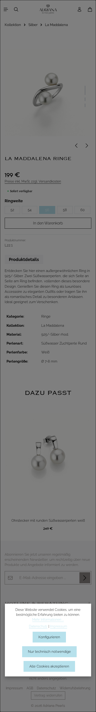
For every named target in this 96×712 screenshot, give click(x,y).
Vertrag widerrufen (48, 695)
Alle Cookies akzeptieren (49, 666)
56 (47, 210)
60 (82, 210)
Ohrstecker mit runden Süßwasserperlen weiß (48, 520)
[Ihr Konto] (79, 9)
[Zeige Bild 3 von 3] (85, 105)
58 (65, 210)
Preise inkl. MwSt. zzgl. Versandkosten (33, 181)
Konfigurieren (49, 637)
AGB (30, 688)
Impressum (14, 688)
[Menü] (5, 9)
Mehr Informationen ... (48, 619)
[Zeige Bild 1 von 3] (85, 90)
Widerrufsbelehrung (75, 688)
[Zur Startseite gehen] (48, 9)
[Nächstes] (86, 145)
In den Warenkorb (48, 223)
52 (12, 210)
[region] (48, 461)
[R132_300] (48, 92)
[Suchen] (16, 9)
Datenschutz (46, 688)
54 (29, 210)
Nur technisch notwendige (49, 651)
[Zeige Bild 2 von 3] (85, 99)
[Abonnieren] (84, 577)
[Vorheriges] (77, 145)
